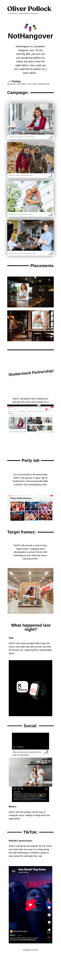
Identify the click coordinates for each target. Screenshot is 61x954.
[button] (30, 81)
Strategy (16, 81)
